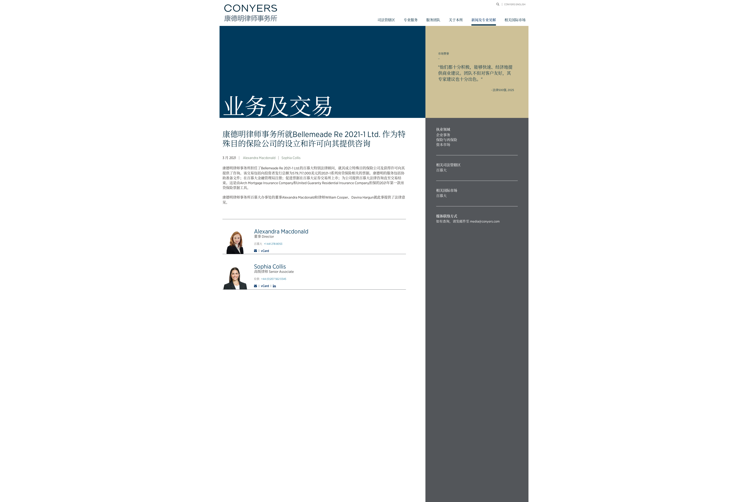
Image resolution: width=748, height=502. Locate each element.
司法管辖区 (386, 20)
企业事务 (443, 135)
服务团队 (433, 20)
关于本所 (456, 20)
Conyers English (515, 4)
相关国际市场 (515, 20)
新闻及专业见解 (483, 20)
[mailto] (256, 250)
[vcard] (265, 251)
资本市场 (443, 145)
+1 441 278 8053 (273, 243)
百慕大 (441, 170)
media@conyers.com (485, 221)
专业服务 (411, 20)
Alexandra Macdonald (259, 158)
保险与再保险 (446, 140)
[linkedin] (274, 286)
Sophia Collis (291, 158)
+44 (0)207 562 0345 (273, 278)
